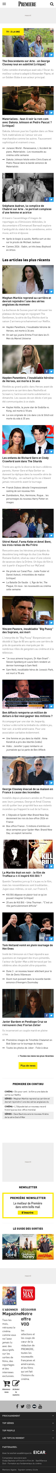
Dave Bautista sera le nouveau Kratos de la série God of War (27, 1115)
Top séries (8, 1423)
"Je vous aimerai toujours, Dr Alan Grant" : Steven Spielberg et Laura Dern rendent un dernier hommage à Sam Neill (28, 662)
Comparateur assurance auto (14, 1458)
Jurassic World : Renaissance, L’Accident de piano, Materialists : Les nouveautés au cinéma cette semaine (28, 152)
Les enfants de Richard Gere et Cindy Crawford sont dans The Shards (25, 459)
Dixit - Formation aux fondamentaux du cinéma (21, 1463)
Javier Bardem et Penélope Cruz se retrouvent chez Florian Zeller (24, 1023)
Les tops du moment (13, 1438)
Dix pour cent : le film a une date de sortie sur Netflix (26, 1093)
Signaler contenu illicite (28, 1469)
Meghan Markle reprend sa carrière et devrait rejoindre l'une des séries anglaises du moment (26, 301)
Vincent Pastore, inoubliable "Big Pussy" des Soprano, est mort (27, 630)
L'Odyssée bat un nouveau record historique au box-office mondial (25, 1108)
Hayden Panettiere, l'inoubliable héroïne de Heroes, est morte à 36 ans (28, 379)
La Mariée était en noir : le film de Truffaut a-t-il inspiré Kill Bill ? (23, 874)
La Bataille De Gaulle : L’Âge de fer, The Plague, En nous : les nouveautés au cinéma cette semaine (28, 586)
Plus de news (28, 1065)
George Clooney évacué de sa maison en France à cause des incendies (27, 790)
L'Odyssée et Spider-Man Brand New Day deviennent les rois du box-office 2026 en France (27, 818)
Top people (8, 1430)
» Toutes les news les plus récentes (36, 1056)
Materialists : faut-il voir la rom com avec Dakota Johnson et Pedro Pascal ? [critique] (27, 122)
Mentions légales (9, 1469)
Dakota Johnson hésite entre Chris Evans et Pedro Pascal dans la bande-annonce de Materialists (28, 163)
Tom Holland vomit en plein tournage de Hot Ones (27, 947)
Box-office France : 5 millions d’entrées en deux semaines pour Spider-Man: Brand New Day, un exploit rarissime (29, 830)
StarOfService (41, 1460)
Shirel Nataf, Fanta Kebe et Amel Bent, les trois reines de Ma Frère (26, 543)
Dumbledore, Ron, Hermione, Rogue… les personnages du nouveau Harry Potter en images (27, 499)
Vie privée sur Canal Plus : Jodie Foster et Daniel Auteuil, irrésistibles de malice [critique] (27, 575)
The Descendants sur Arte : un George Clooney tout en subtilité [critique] (26, 62)
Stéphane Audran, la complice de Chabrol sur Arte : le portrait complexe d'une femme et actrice (26, 209)
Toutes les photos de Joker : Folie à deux (27, 1047)
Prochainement (11, 1416)
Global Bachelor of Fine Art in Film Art (18, 1460)
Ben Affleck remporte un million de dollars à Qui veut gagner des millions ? (27, 714)
